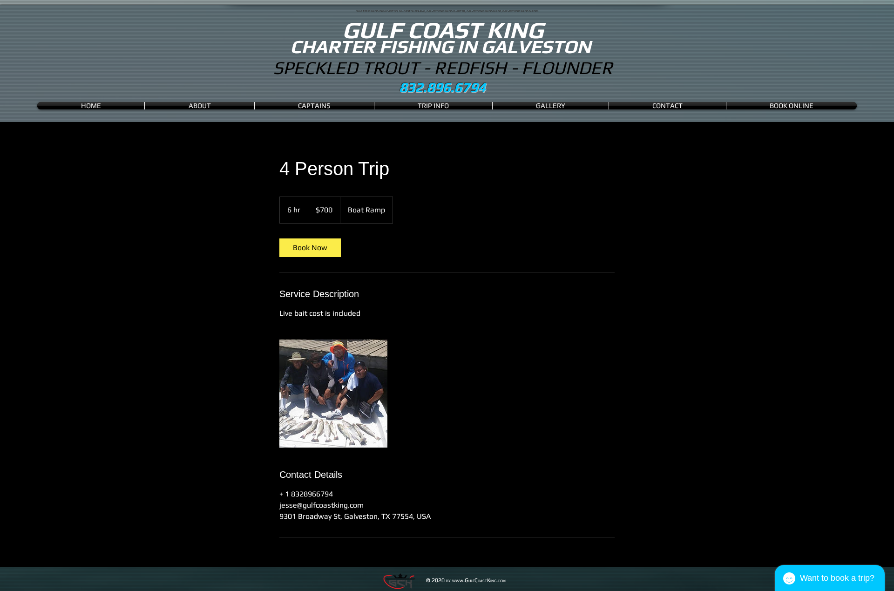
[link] (310, 247)
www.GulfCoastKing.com (479, 580)
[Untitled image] (333, 394)
